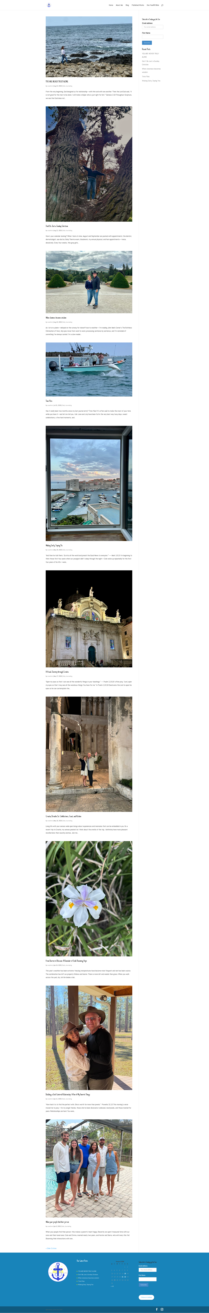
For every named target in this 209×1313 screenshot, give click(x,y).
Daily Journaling (67, 86)
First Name (146, 33)
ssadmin (50, 86)
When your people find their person (57, 1222)
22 (125, 1277)
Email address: (147, 23)
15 (125, 1274)
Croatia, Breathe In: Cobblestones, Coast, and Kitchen (63, 816)
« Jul (112, 1286)
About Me (119, 5)
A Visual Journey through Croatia (57, 672)
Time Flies (49, 401)
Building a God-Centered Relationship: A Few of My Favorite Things (68, 1094)
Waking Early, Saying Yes (54, 545)
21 (122, 1277)
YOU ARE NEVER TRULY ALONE (57, 81)
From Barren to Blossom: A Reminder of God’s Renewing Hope (66, 961)
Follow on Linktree (146, 1297)
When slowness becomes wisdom (56, 318)
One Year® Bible (153, 5)
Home (111, 5)
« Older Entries (51, 1248)
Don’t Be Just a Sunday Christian (57, 226)
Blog (127, 5)
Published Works (138, 5)
